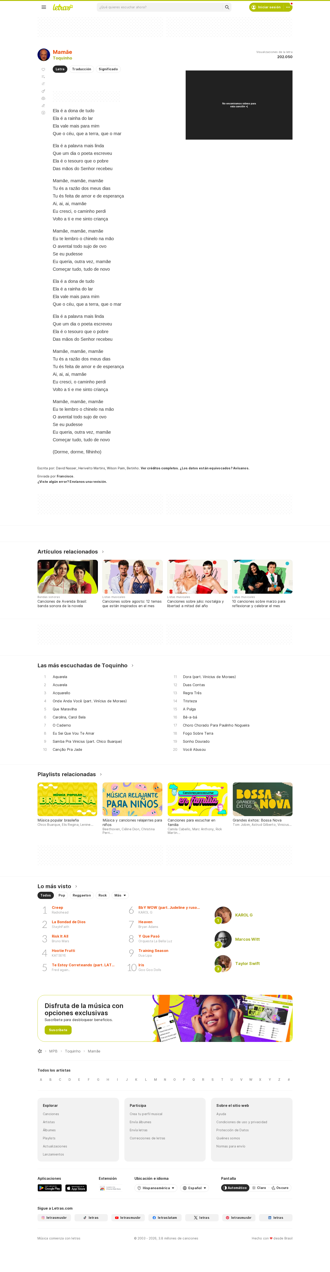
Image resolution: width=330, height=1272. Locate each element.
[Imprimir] (43, 98)
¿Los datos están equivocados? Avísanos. (214, 468)
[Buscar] (226, 7)
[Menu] (43, 7)
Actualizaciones (55, 1146)
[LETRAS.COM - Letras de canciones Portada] (63, 7)
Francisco (65, 476)
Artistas (49, 1122)
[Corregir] (43, 105)
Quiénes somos (228, 1138)
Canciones (51, 1114)
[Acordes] (43, 91)
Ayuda (221, 1114)
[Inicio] (39, 1051)
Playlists (49, 1138)
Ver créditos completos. (160, 468)
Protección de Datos (232, 1130)
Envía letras (139, 1130)
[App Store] (76, 1187)
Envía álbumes (141, 1122)
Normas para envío (230, 1146)
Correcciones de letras (147, 1138)
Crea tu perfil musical (146, 1114)
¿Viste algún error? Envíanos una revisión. (72, 481)
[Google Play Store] (49, 1187)
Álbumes (49, 1130)
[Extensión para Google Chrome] (110, 1187)
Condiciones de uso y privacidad (241, 1122)
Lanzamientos (53, 1154)
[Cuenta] (288, 7)
